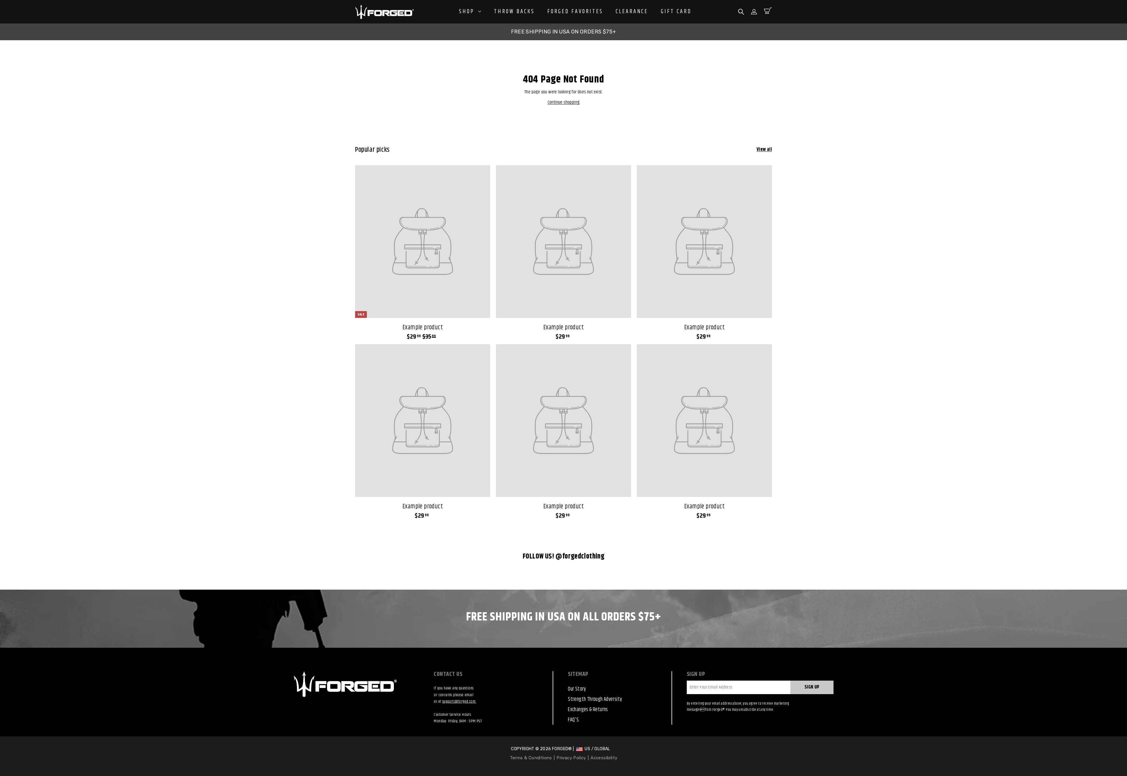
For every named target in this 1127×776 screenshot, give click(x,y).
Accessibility (604, 757)
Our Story (577, 689)
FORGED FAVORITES (575, 12)
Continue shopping (564, 102)
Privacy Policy (571, 757)
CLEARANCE (632, 12)
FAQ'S (573, 720)
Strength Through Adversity (595, 699)
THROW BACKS (514, 12)
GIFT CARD (676, 12)
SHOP (468, 11)
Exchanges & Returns (588, 710)
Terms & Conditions (531, 757)
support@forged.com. (459, 701)
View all (764, 149)
